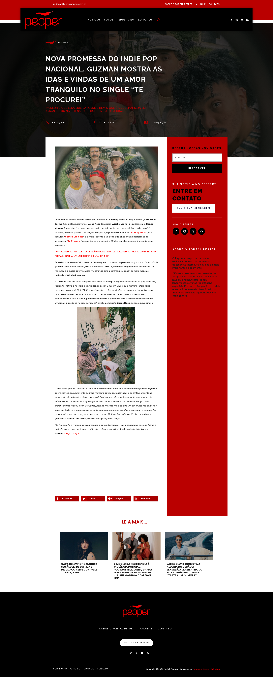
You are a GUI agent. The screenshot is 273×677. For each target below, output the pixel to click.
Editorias (145, 20)
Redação (58, 122)
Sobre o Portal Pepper (178, 4)
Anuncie (201, 4)
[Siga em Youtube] (242, 20)
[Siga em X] (193, 231)
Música (63, 42)
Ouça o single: (72, 433)
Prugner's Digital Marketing (206, 669)
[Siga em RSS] (247, 20)
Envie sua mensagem (193, 208)
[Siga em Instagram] (237, 20)
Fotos (108, 20)
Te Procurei (74, 241)
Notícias (94, 20)
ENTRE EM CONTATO (136, 643)
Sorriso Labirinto (74, 236)
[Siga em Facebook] (231, 20)
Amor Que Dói (138, 232)
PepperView (126, 20)
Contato (214, 4)
